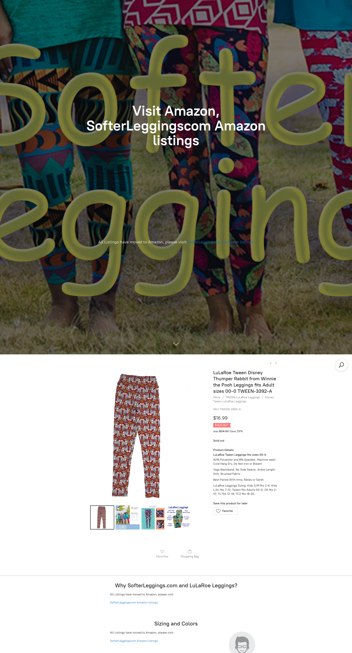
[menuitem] (270, 363)
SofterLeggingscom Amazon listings (220, 242)
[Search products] (341, 365)
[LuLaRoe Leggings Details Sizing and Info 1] (128, 517)
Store (217, 397)
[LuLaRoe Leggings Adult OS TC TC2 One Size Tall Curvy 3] (178, 517)
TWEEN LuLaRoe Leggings (242, 397)
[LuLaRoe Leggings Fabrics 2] (153, 517)
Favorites (162, 556)
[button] (225, 510)
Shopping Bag (190, 556)
